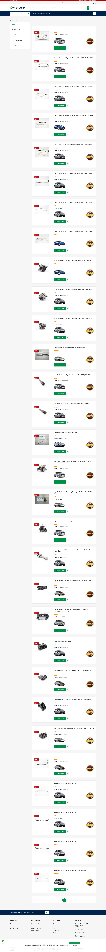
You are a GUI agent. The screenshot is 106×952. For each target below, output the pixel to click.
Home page (32, 8)
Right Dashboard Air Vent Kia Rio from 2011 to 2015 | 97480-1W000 (73, 699)
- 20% (35, 90)
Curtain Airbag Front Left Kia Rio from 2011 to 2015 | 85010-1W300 (73, 231)
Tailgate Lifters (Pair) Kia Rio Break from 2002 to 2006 (69, 347)
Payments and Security (36, 923)
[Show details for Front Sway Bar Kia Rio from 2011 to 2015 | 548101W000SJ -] (42, 877)
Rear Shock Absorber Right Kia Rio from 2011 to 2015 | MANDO (72, 375)
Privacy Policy (13, 926)
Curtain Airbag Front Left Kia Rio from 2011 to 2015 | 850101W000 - (73, 202)
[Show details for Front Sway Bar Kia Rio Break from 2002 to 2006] (42, 763)
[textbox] (62, 13)
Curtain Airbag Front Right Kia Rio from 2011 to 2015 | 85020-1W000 (73, 58)
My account (42, 8)
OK (74, 943)
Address (55, 926)
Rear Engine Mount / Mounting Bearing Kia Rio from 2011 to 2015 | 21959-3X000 (73, 550)
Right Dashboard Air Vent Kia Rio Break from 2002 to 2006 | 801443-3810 (73, 671)
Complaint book (35, 930)
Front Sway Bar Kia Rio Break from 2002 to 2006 (67, 756)
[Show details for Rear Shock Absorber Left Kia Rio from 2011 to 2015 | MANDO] (42, 411)
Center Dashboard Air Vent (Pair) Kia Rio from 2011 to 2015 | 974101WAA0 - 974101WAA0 (71, 610)
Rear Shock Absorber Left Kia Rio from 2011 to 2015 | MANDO (71, 404)
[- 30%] (35, 27)
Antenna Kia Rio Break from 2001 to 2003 (65, 432)
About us (12, 923)
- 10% (35, 350)
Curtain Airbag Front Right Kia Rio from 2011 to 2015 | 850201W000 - (73, 86)
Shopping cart (56, 930)
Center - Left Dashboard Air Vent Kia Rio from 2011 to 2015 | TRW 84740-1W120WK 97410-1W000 (72, 640)
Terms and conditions (15, 928)
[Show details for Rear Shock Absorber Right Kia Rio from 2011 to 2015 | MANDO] (42, 382)
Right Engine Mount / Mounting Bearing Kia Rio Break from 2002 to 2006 (73, 492)
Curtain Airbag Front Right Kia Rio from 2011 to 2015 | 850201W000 (73, 29)
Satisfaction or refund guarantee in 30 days (87, 0)
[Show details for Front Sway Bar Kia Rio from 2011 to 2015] (42, 791)
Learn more (75, 945)
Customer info (56, 923)
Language (94, 3)
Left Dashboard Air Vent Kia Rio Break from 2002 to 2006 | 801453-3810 (74, 728)
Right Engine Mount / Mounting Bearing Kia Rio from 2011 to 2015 (73, 521)
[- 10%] (35, 345)
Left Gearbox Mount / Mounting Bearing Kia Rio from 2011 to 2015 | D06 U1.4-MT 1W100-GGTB (73, 462)
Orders (54, 928)
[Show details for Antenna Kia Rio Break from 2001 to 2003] (42, 440)
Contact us (53, 8)
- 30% (35, 32)
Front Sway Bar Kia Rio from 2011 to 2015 (65, 783)
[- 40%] (35, 258)
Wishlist (55, 932)
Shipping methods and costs (38, 926)
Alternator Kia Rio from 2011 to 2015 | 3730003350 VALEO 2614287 (72, 260)
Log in (73, 2)
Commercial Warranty (36, 928)
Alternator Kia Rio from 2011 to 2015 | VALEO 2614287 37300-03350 (73, 289)
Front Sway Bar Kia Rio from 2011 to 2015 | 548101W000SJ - (70, 870)
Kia (13, 20)
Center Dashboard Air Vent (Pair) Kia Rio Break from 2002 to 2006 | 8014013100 (73, 581)
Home (10, 20)
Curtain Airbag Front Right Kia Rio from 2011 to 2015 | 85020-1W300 (73, 115)
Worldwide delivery (14, 0)
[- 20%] (35, 85)
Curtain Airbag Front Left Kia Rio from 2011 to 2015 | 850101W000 (73, 145)
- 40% (35, 264)
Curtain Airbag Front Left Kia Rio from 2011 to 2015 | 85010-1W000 (73, 173)
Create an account (83, 2)
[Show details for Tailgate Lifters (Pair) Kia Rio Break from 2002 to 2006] (42, 354)
